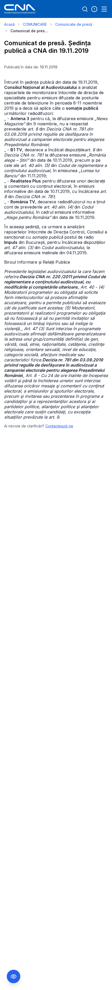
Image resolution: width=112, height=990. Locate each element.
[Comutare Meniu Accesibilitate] (13, 976)
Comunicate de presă (73, 24)
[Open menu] (104, 9)
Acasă (9, 24)
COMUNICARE (35, 24)
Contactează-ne (59, 426)
